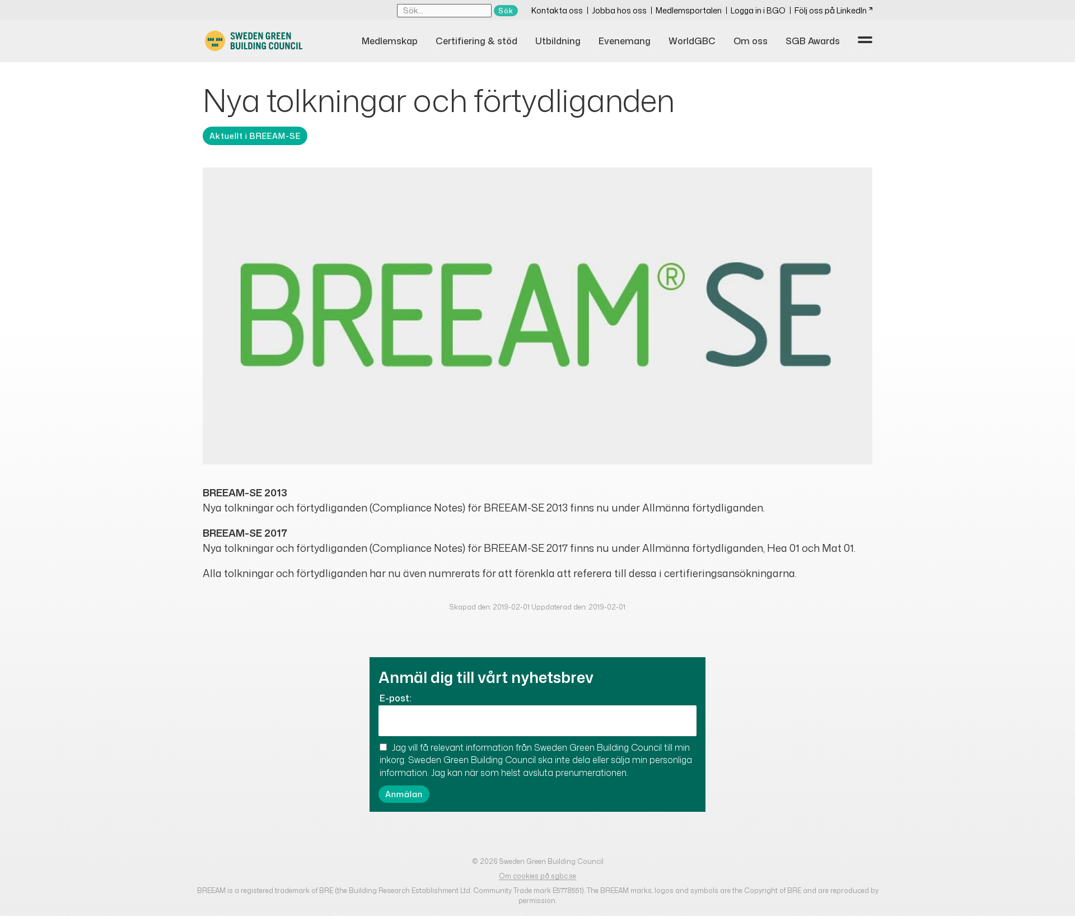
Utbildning (558, 41)
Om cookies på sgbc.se (537, 876)
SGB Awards (813, 41)
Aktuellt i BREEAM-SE (255, 136)
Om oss (750, 41)
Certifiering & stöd (476, 41)
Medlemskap (390, 41)
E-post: (395, 698)
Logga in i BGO (758, 10)
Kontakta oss (557, 10)
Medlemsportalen (689, 10)
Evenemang (625, 41)
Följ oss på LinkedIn (830, 10)
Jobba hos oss (619, 10)
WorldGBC (692, 41)
